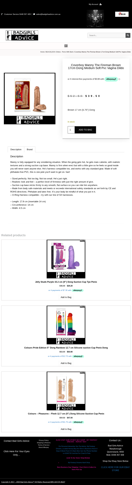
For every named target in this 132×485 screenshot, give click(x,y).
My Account (93, 4)
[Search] (128, 35)
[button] (66, 46)
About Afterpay (44, 447)
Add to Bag (85, 130)
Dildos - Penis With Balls (64, 52)
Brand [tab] (29, 149)
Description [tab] (15, 149)
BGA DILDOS (50, 52)
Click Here (9, 451)
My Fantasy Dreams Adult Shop (79, 462)
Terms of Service (44, 445)
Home (42, 52)
